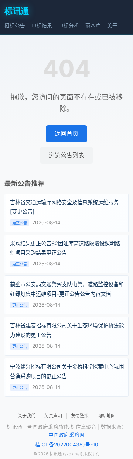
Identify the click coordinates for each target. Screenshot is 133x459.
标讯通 (16, 11)
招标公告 (14, 26)
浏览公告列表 (66, 155)
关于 (112, 26)
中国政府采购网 (66, 435)
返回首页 (66, 133)
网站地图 (106, 416)
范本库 (93, 26)
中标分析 (68, 26)
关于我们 (26, 416)
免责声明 (53, 416)
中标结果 (41, 26)
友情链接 (80, 416)
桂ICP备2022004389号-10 (66, 445)
